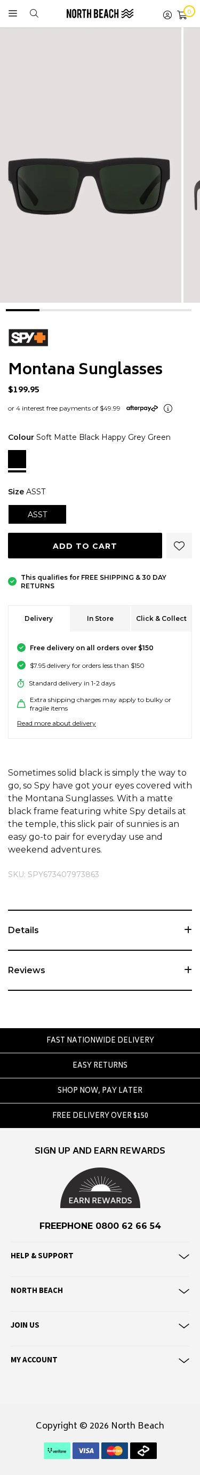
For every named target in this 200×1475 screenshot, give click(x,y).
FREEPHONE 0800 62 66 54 (100, 1226)
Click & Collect (161, 618)
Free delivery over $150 (100, 1116)
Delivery (39, 618)
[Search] (34, 13)
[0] (182, 13)
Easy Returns (100, 1066)
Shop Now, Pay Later (100, 1091)
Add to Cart (85, 546)
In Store (100, 618)
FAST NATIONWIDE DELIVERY (100, 1041)
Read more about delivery (56, 723)
